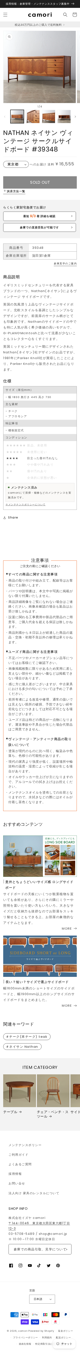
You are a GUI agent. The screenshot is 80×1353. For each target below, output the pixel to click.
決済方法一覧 (16, 191)
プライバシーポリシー (25, 1337)
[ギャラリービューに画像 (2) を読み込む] (32, 116)
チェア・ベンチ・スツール (53, 1114)
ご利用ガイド (18, 1154)
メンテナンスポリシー (25, 1145)
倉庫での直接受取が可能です (39, 227)
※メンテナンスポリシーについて (26, 504)
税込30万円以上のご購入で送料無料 (38, 25)
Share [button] (13, 517)
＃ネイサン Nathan (22, 1046)
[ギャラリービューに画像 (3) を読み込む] (48, 116)
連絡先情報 (25, 1344)
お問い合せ (17, 1183)
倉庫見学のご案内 (65, 263)
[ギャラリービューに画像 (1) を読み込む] (17, 116)
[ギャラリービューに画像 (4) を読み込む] (64, 116)
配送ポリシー (63, 1337)
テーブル (10, 1112)
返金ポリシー (65, 1331)
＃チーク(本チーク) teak (26, 1036)
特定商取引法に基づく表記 (50, 1344)
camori (23, 1331)
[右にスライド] (75, 116)
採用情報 (15, 1174)
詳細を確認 (39, 216)
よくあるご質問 (20, 1164)
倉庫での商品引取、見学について (40, 1249)
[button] (5, 14)
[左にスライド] (4, 116)
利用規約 (47, 1337)
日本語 (38, 1299)
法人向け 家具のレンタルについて (34, 1193)
